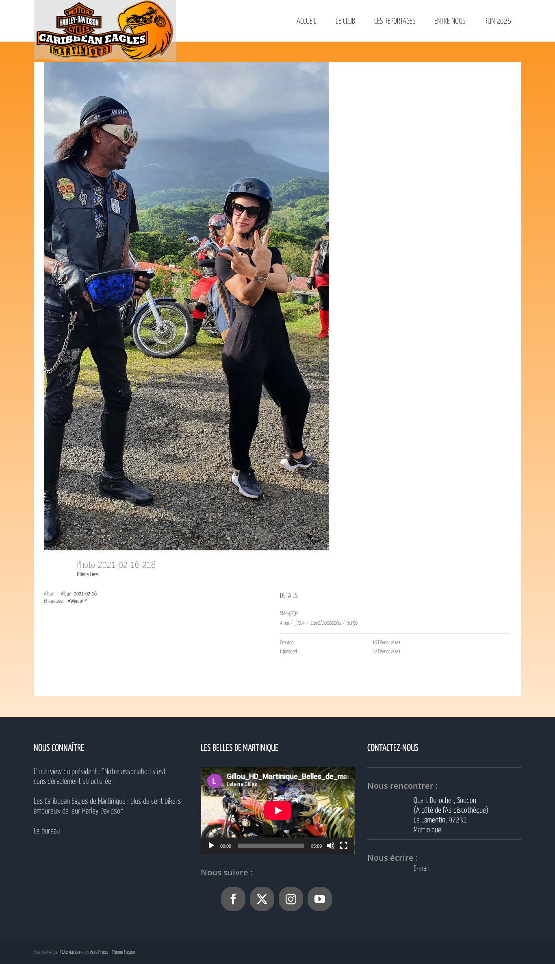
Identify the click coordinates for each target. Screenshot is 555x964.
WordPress (99, 952)
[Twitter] (262, 899)
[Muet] (331, 846)
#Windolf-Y (77, 601)
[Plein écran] (344, 846)
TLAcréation (70, 952)
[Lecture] (211, 846)
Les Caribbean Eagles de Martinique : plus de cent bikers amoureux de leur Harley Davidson (107, 806)
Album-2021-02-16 (79, 594)
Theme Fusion (123, 952)
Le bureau (47, 831)
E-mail (421, 868)
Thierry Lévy (87, 574)
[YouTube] (320, 899)
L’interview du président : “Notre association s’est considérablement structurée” (100, 776)
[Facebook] (233, 899)
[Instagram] (291, 899)
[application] (278, 810)
